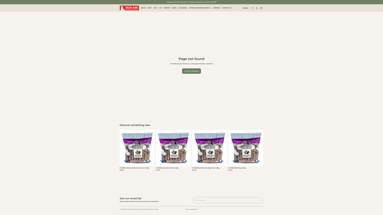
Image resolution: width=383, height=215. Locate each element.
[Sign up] (260, 200)
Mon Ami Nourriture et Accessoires (134, 209)
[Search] (252, 8)
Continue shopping (191, 71)
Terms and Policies (191, 209)
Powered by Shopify (152, 209)
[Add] (151, 163)
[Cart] (261, 8)
